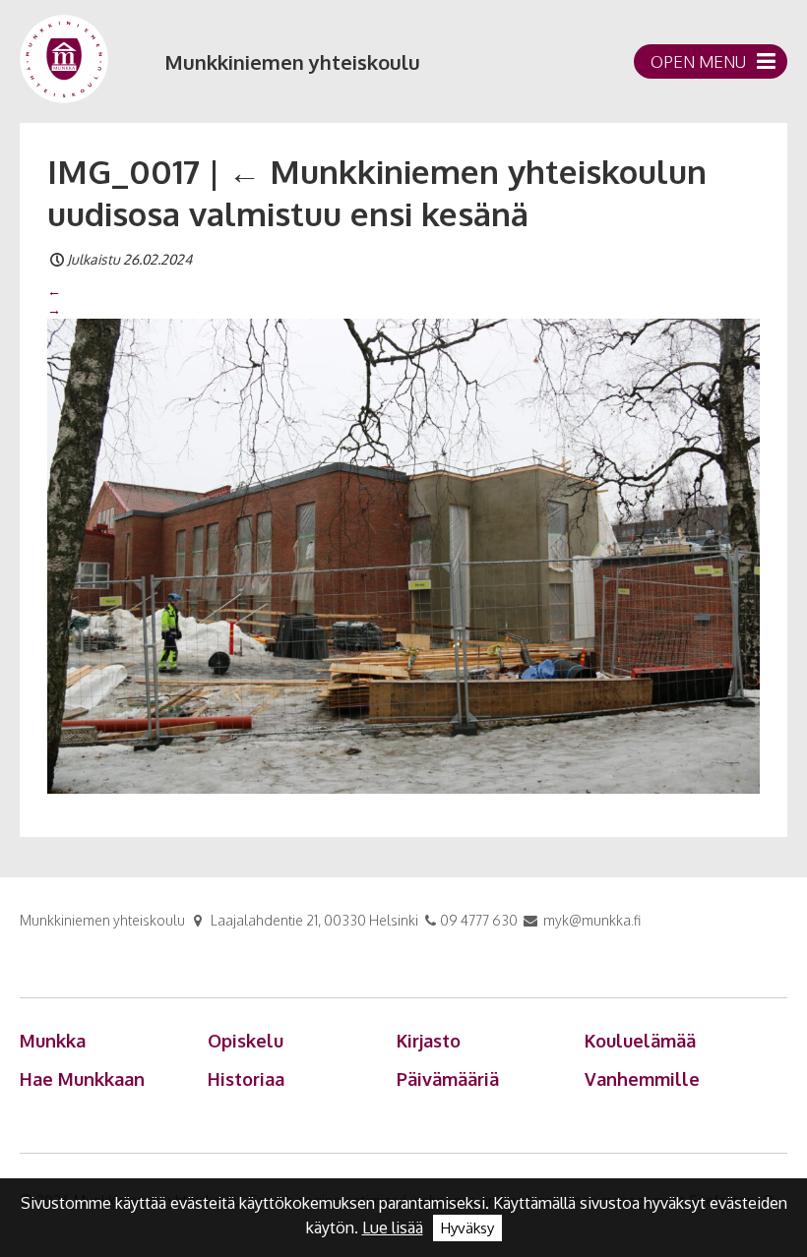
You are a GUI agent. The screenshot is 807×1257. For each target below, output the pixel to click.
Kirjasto (429, 1040)
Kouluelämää (640, 1040)
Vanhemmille (642, 1079)
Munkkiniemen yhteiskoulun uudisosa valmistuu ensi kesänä (377, 192)
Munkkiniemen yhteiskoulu (292, 62)
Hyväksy (467, 1228)
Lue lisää (392, 1227)
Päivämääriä (448, 1079)
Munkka (53, 1040)
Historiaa (246, 1079)
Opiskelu (245, 1040)
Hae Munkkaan (82, 1079)
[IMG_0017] (403, 555)
